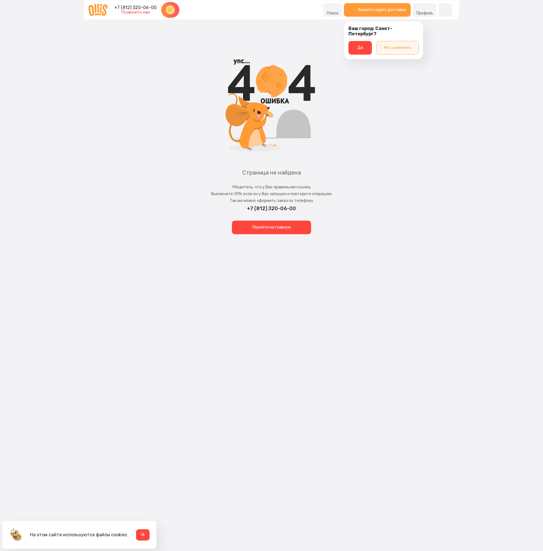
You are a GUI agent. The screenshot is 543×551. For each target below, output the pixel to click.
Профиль (424, 13)
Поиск (332, 13)
